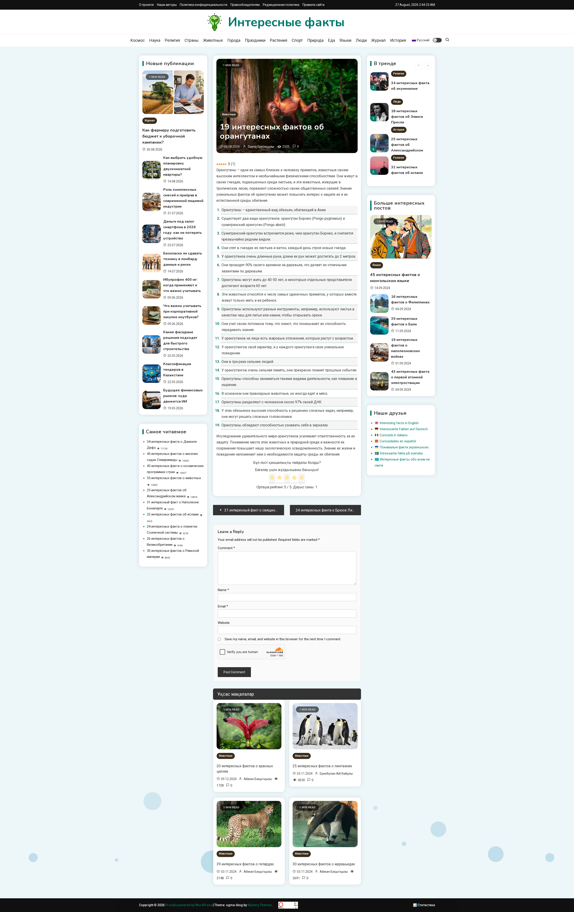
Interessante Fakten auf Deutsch (404, 429)
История (398, 40)
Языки (345, 40)
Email (223, 606)
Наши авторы (167, 5)
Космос (137, 40)
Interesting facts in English (399, 423)
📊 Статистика (424, 905)
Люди (361, 40)
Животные (213, 40)
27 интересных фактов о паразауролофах (406, 173)
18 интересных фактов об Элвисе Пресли (407, 89)
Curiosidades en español (398, 441)
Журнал (378, 40)
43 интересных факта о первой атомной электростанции (410, 377)
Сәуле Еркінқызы (261, 146)
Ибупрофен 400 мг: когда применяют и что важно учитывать (182, 285)
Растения (278, 40)
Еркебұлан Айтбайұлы (336, 773)
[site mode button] (437, 40)
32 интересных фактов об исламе (173, 514)
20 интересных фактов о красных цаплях (245, 769)
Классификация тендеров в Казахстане (177, 370)
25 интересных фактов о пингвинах (322, 766)
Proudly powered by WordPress (189, 905)
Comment (226, 548)
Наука (154, 40)
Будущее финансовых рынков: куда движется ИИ (183, 396)
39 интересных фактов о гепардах (245, 864)
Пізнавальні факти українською (404, 447)
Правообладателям (245, 5)
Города (233, 40)
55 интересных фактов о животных (174, 478)
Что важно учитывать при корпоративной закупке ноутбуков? (182, 311)
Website (224, 623)
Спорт (297, 40)
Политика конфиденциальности (203, 5)
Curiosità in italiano (394, 435)
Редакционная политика (281, 5)
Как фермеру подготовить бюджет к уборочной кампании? (169, 136)
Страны (192, 40)
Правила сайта (313, 5)
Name (223, 590)
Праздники (255, 40)
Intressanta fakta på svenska (401, 453)
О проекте (146, 5)
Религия (172, 40)
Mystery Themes (260, 905)
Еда (331, 40)
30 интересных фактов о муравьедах (324, 864)
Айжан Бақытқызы (258, 779)
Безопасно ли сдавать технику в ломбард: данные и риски (182, 259)
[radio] (272, 478)
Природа (315, 40)
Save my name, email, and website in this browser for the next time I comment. (283, 639)
